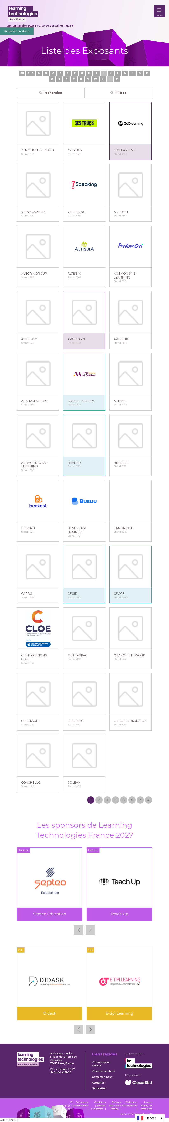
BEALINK (74, 463)
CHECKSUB (29, 721)
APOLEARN (76, 339)
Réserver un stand (16, 31)
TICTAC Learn (49, 914)
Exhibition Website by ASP (136, 1113)
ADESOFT (121, 212)
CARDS (26, 594)
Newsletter (99, 1088)
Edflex (49, 1013)
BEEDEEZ (121, 463)
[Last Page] (148, 800)
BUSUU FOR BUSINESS (77, 530)
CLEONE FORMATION (130, 721)
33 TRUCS (75, 150)
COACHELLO (31, 782)
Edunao (119, 1013)
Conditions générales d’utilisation (98, 1105)
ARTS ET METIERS (81, 401)
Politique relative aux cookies (115, 1105)
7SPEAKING (77, 212)
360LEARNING (125, 150)
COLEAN (74, 782)
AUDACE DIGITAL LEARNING (34, 464)
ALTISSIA (74, 273)
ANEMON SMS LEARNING (125, 275)
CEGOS (119, 594)
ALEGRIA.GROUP (34, 273)
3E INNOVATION (33, 212)
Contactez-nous (102, 1076)
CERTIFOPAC (77, 655)
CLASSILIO (76, 721)
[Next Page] (140, 800)
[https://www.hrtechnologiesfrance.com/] (138, 1067)
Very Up (119, 914)
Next (90, 930)
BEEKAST (28, 528)
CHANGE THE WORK (129, 655)
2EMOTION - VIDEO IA (38, 150)
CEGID (72, 594)
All (22, 73)
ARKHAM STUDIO (34, 401)
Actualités (98, 1082)
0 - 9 (30, 73)
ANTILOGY (29, 339)
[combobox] (150, 1118)
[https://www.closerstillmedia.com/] (138, 1084)
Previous (78, 930)
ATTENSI (120, 401)
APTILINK (121, 339)
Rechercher (52, 93)
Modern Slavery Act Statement (146, 1105)
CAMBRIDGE (123, 528)
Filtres (120, 93)
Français (151, 1118)
